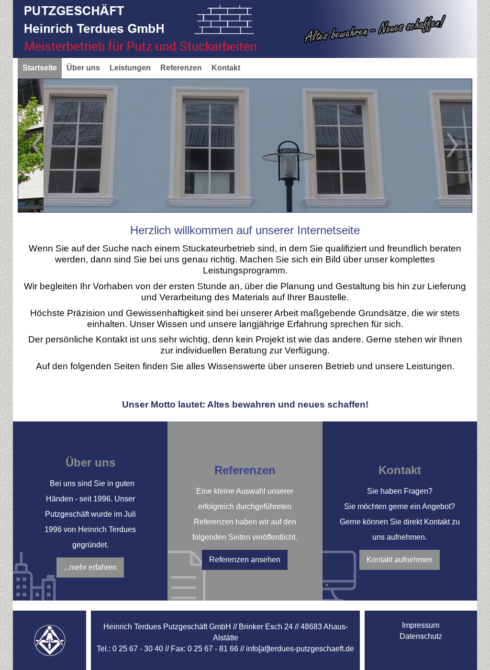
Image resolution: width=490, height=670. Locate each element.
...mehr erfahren (90, 567)
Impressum (420, 625)
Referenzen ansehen (244, 560)
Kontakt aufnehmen (400, 560)
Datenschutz (421, 636)
